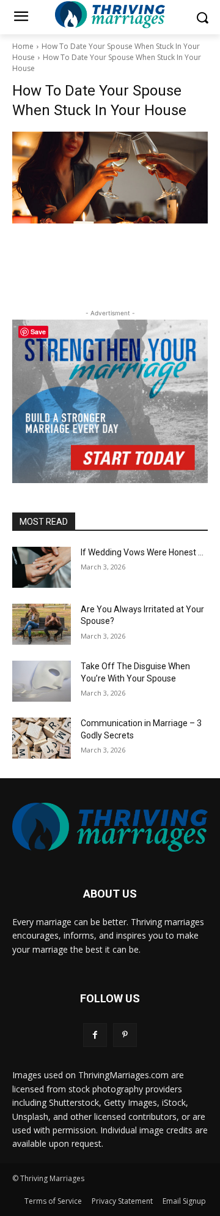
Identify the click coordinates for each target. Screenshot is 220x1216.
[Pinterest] (125, 1035)
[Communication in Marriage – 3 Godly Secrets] (41, 738)
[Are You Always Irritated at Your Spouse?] (41, 624)
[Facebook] (95, 1035)
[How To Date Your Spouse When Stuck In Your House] (110, 177)
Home (23, 46)
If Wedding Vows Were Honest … (142, 552)
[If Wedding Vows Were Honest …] (41, 567)
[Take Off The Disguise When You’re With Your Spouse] (41, 681)
